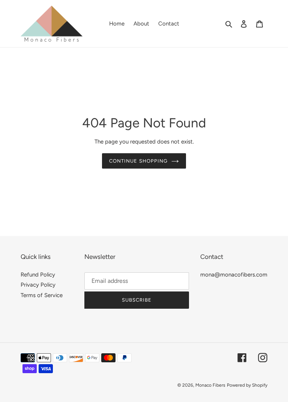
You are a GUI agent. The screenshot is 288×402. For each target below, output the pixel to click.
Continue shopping (138, 161)
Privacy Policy (38, 284)
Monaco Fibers (210, 385)
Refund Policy (38, 274)
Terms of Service (42, 295)
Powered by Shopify (247, 385)
